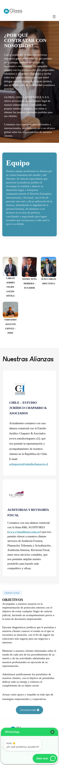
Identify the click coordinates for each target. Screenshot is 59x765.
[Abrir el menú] (54, 16)
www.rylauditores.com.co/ (24, 531)
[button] (29, 710)
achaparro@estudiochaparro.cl (28, 464)
